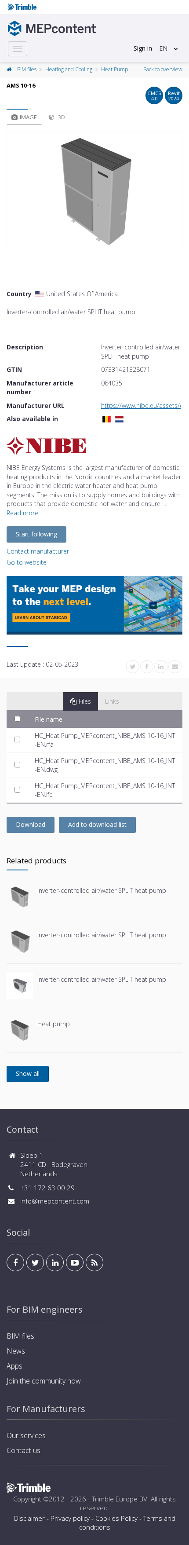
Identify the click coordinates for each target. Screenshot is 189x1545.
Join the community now (44, 1381)
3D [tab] (61, 117)
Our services (26, 1435)
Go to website (27, 562)
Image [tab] (28, 117)
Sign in (143, 48)
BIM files (26, 69)
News (16, 1351)
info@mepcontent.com (54, 1200)
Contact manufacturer (38, 551)
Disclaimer (29, 1518)
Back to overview (162, 69)
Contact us (23, 1450)
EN (163, 48)
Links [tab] (112, 701)
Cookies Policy (116, 1518)
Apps (14, 1366)
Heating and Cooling (68, 69)
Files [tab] (85, 701)
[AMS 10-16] (94, 191)
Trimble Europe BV (119, 1498)
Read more (22, 513)
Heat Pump (114, 69)
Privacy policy (70, 1518)
